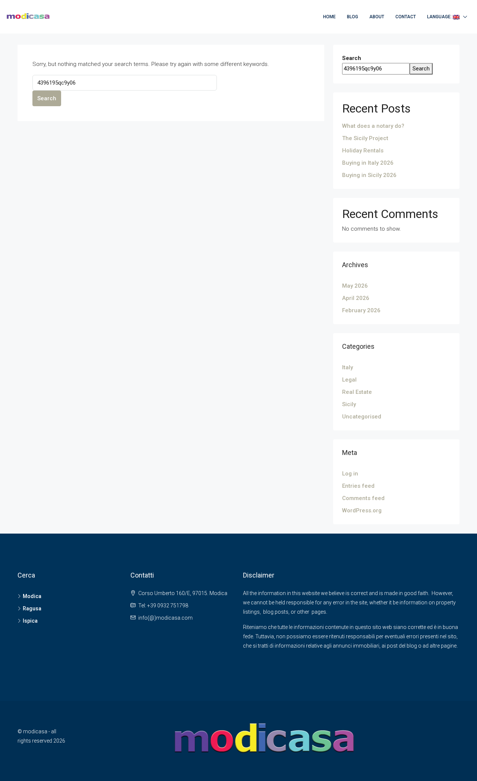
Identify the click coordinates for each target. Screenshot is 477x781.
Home (329, 16)
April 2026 (355, 298)
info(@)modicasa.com (165, 618)
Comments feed (363, 498)
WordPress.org (362, 510)
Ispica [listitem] (30, 621)
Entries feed (358, 486)
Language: (440, 16)
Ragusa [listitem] (32, 608)
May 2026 (355, 285)
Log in (350, 473)
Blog (352, 16)
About (376, 16)
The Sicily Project (365, 138)
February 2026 (361, 310)
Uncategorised (361, 416)
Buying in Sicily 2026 (369, 175)
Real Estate (357, 392)
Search (46, 98)
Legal (349, 379)
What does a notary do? (373, 126)
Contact (405, 16)
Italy (347, 367)
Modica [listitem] (32, 596)
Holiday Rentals (362, 150)
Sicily (349, 404)
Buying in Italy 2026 (368, 162)
